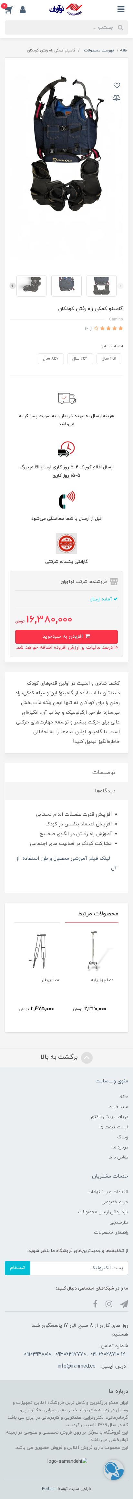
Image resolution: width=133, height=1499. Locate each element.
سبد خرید (118, 1107)
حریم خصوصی (114, 1202)
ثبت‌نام (17, 1267)
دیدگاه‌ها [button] (105, 791)
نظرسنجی (118, 1222)
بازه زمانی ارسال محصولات (103, 1212)
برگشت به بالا (60, 1057)
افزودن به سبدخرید (63, 636)
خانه (124, 1097)
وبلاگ (122, 1137)
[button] (12, 9)
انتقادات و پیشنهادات (107, 1192)
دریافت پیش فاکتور (109, 1117)
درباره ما (120, 1147)
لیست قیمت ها (113, 1127)
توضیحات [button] (103, 773)
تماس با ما (118, 1157)
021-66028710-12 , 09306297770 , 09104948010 (74, 1354)
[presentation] (120, 286)
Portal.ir (49, 1489)
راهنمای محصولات (111, 1232)
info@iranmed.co (76, 1366)
